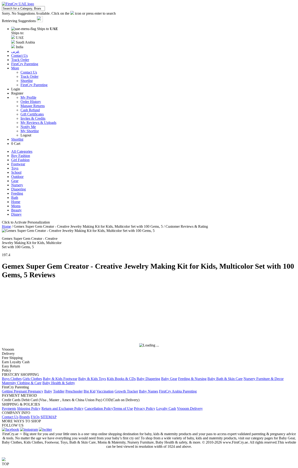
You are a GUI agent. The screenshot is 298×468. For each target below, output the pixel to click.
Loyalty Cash (166, 408)
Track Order (29, 76)
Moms (15, 206)
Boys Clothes (12, 379)
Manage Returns (32, 106)
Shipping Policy (29, 408)
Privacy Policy (144, 408)
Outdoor (17, 177)
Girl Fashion (20, 160)
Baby (48, 391)
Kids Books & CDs (121, 379)
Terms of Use (123, 408)
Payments (9, 408)
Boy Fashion (20, 156)
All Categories (21, 151)
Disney (16, 214)
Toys (14, 168)
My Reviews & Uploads (38, 123)
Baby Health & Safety (58, 383)
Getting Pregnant (15, 391)
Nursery (17, 185)
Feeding (17, 193)
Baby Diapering (148, 379)
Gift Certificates (32, 114)
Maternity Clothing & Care (21, 383)
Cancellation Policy (99, 408)
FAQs (35, 417)
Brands (24, 417)
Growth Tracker (126, 391)
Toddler (58, 391)
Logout (25, 135)
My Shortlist (29, 131)
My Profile (28, 97)
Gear (14, 181)
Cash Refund (30, 110)
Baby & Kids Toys (92, 379)
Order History (30, 102)
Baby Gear (169, 379)
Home (15, 202)
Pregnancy (35, 391)
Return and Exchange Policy (62, 408)
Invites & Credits (32, 118)
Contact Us (28, 72)
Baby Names (148, 391)
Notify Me (28, 127)
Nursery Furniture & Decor (264, 379)
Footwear (18, 164)
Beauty (16, 210)
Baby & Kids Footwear (60, 379)
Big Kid (89, 391)
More (15, 68)
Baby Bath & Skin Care (225, 379)
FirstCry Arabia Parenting (178, 391)
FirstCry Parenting (33, 85)
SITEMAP (49, 417)
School (16, 172)
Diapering (18, 189)
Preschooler (74, 391)
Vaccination (105, 391)
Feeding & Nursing (192, 379)
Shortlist (26, 81)
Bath (14, 198)
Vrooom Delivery (190, 408)
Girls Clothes (32, 379)
